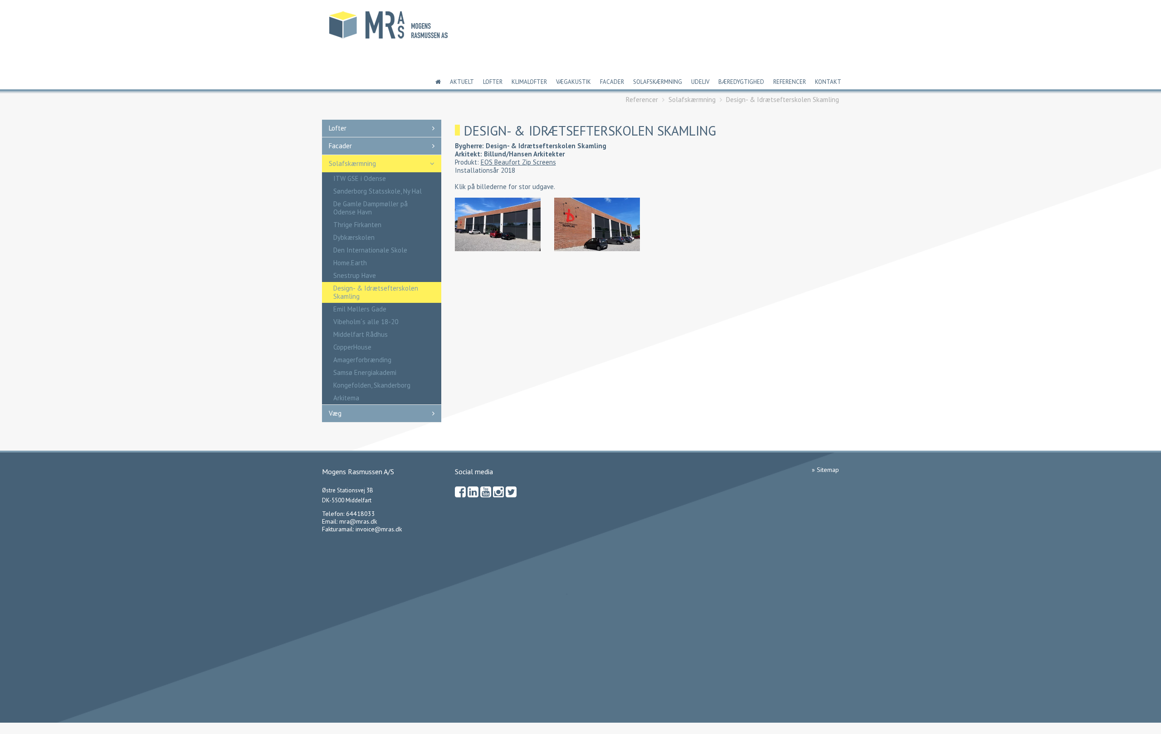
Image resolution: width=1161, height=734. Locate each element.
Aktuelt (462, 82)
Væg (335, 413)
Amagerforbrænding (362, 359)
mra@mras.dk (358, 521)
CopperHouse (352, 347)
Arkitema (346, 398)
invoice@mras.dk (379, 529)
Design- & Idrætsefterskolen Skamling (782, 99)
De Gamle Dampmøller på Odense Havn (370, 207)
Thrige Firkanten (357, 224)
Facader (612, 82)
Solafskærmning (657, 82)
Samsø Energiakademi (364, 372)
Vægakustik (573, 82)
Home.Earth (350, 262)
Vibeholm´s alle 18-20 (365, 321)
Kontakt (828, 82)
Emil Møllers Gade (359, 309)
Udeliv (700, 82)
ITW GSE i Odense (359, 178)
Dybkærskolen (354, 237)
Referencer (789, 82)
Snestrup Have (354, 275)
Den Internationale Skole (370, 250)
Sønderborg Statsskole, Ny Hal (377, 191)
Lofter (492, 82)
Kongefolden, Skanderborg (371, 385)
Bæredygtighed (741, 82)
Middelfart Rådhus (360, 334)
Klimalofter (529, 82)
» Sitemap (825, 470)
